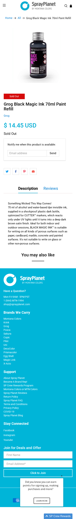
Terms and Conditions (15, 404)
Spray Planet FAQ (13, 400)
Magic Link (9, 359)
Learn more (42, 500)
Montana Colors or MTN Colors (20, 389)
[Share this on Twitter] (7, 171)
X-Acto (7, 363)
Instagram (9, 435)
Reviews (50, 188)
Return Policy (11, 396)
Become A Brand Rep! (15, 381)
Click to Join (38, 473)
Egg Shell (8, 356)
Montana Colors (12, 318)
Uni (5, 344)
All (19, 18)
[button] (45, 516)
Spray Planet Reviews (15, 393)
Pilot (6, 341)
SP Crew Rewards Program (18, 385)
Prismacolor (10, 352)
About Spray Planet (14, 378)
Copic (7, 337)
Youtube (8, 440)
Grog (6, 115)
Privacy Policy (11, 407)
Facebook (9, 430)
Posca (7, 329)
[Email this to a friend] (33, 171)
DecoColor (9, 348)
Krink (6, 322)
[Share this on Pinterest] (24, 171)
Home (8, 18)
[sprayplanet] (38, 6)
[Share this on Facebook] (15, 171)
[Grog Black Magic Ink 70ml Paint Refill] (38, 55)
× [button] (61, 476)
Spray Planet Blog (13, 415)
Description (28, 188)
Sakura (7, 333)
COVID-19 (9, 411)
